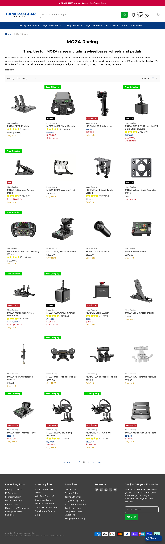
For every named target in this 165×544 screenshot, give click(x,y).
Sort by (10, 78)
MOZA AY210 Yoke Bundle (61, 126)
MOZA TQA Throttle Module (101, 376)
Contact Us (70, 489)
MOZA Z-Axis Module (98, 251)
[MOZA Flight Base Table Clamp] (102, 167)
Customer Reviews (44, 500)
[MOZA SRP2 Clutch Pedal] (141, 290)
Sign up (131, 517)
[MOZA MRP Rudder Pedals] (62, 354)
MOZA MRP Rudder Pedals (61, 376)
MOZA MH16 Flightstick (99, 126)
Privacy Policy (71, 493)
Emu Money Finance (45, 511)
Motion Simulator (13, 500)
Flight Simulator (13, 497)
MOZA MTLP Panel (135, 251)
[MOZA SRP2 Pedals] (23, 103)
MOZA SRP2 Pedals (18, 126)
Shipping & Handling (75, 518)
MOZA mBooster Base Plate (140, 432)
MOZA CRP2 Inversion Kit (60, 190)
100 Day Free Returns (75, 504)
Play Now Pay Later (74, 500)
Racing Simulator (13, 489)
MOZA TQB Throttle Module (140, 376)
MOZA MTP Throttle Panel (21, 432)
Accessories (111, 25)
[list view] (156, 78)
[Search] (124, 15)
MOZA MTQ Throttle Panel (61, 251)
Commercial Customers (46, 507)
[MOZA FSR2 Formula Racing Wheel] (23, 229)
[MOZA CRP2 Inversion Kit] (62, 167)
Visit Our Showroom (44, 503)
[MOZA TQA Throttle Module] (102, 354)
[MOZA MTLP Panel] (141, 229)
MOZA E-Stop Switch (97, 313)
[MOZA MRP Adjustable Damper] (23, 354)
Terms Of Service (73, 497)
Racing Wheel (12, 504)
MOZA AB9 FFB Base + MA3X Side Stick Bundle (141, 127)
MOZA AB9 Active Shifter (60, 313)
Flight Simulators (51, 25)
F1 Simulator (11, 493)
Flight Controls (93, 25)
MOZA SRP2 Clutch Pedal (139, 313)
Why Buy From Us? (44, 496)
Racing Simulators (28, 25)
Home (8, 34)
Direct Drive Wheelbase (17, 508)
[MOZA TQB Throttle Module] (141, 354)
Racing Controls (72, 25)
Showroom (136, 25)
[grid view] (153, 78)
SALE (124, 25)
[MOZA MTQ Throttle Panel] (62, 229)
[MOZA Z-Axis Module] (102, 229)
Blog (37, 515)
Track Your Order (73, 508)
